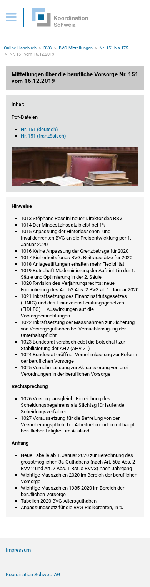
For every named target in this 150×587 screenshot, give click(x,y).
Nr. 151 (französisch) (43, 136)
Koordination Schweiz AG (33, 574)
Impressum (18, 550)
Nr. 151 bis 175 (114, 48)
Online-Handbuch (20, 48)
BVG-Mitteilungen (76, 48)
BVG (47, 48)
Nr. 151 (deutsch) (39, 129)
